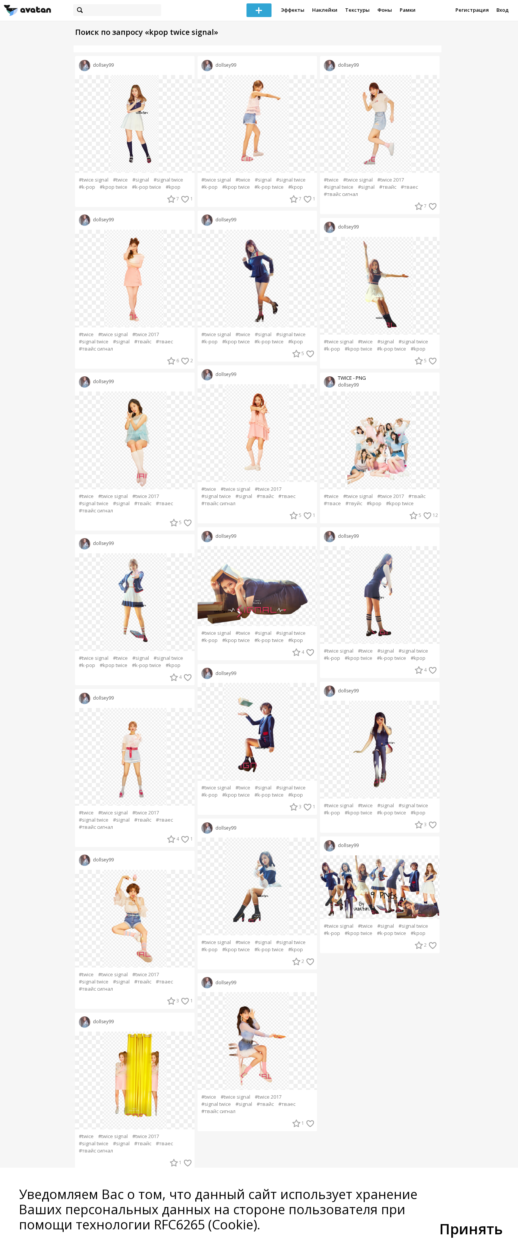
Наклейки (324, 9)
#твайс (142, 341)
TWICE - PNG (352, 378)
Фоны (384, 9)
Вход (502, 9)
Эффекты (293, 9)
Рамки (408, 9)
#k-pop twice (146, 187)
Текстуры (357, 9)
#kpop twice (113, 187)
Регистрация (472, 9)
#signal (140, 179)
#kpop (173, 187)
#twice (120, 179)
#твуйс (353, 503)
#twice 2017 (145, 334)
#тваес (164, 341)
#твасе (332, 503)
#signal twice (168, 179)
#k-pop (87, 187)
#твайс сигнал (96, 348)
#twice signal (93, 179)
